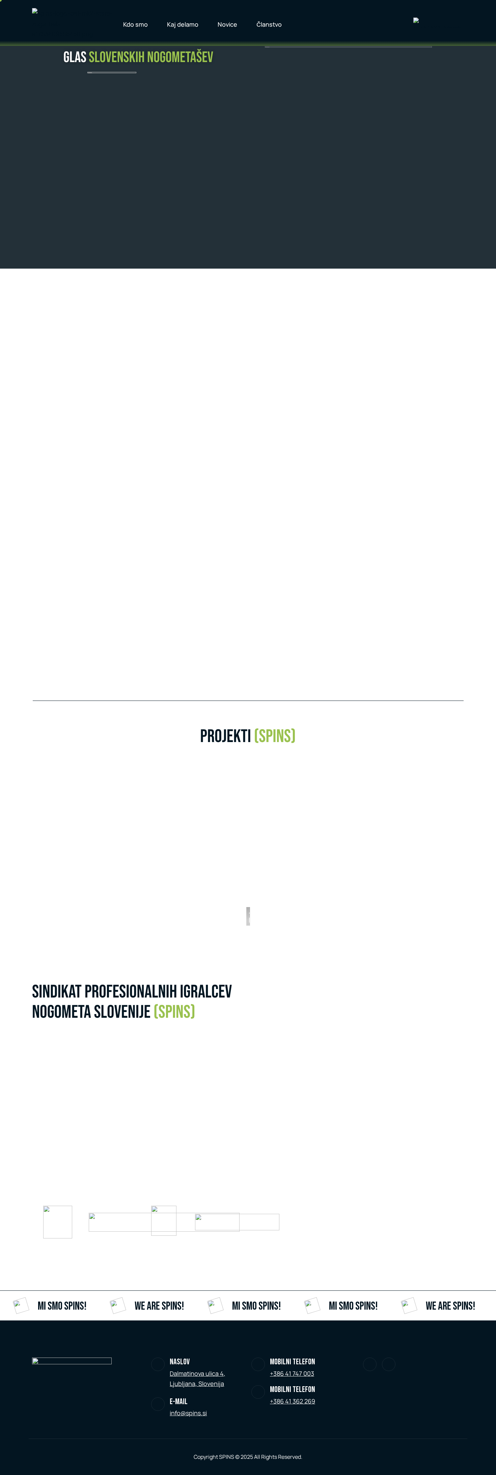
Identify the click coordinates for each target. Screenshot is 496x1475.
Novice (227, 24)
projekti (248, 737)
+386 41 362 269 (292, 1401)
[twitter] (370, 1364)
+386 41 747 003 (292, 1373)
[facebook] (388, 1364)
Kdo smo (135, 24)
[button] (251, 847)
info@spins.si (188, 1413)
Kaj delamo (182, 24)
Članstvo (269, 24)
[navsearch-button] (391, 23)
